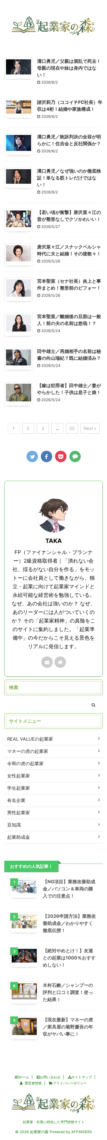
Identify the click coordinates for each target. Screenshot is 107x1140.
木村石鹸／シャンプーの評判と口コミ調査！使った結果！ (68, 992)
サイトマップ (81, 1077)
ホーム (24, 1077)
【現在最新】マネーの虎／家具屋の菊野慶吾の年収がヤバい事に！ (68, 1027)
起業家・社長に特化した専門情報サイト (53, 1122)
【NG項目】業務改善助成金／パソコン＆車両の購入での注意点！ (69, 889)
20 (71, 428)
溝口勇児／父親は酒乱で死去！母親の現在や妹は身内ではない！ (69, 68)
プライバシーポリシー (70, 1083)
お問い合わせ (50, 1077)
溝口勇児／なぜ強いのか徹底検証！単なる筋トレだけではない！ (69, 177)
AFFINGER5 (81, 1132)
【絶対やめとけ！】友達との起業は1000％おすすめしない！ (69, 958)
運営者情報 (33, 1083)
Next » (90, 428)
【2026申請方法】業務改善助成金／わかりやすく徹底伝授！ (69, 923)
